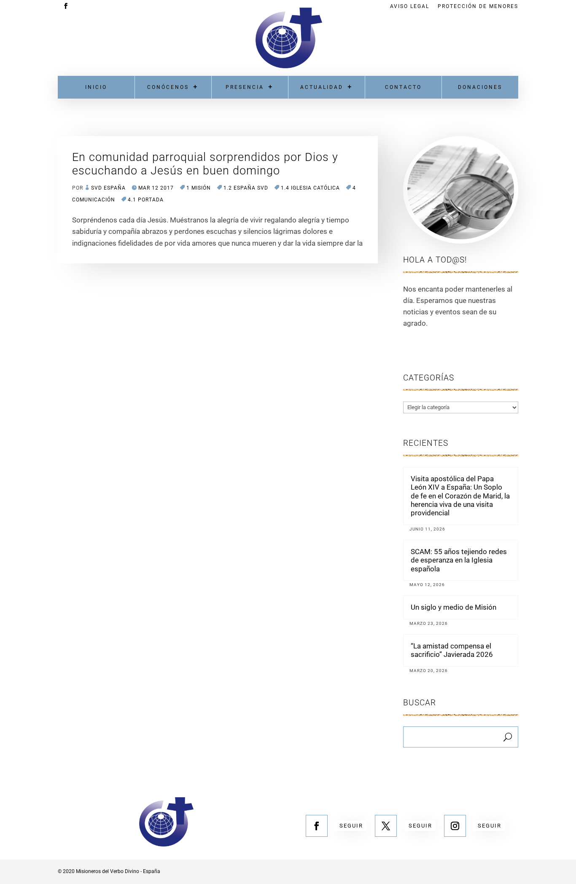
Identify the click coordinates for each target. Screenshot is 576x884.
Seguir (351, 825)
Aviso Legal (409, 6)
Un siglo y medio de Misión (453, 607)
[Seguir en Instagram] (455, 826)
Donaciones (480, 87)
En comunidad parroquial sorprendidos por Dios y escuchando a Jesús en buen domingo (205, 163)
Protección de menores (478, 6)
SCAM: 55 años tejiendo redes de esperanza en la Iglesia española (459, 560)
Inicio (96, 87)
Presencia (245, 87)
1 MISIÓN (198, 188)
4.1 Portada (146, 200)
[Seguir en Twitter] (386, 826)
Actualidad (321, 87)
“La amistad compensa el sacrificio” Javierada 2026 (452, 650)
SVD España (108, 188)
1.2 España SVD (245, 188)
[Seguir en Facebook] (317, 826)
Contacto (403, 87)
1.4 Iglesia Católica (310, 188)
